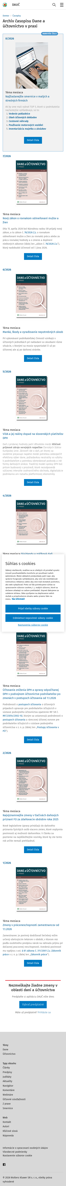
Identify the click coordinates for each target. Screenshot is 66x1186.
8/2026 (9, 38)
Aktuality (7, 1081)
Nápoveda (8, 1135)
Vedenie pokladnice (19, 113)
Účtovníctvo (9, 1054)
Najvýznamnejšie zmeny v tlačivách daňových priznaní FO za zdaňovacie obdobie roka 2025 (31, 817)
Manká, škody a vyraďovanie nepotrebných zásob (33, 332)
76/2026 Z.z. (30, 232)
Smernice (8, 1108)
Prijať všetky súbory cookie (33, 608)
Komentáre (9, 1090)
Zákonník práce (39, 954)
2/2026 (7, 753)
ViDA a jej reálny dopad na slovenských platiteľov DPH (33, 436)
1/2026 (7, 862)
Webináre (8, 1094)
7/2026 (7, 156)
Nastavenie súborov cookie (17, 1155)
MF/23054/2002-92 (13, 715)
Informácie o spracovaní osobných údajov (25, 1148)
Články (6, 1067)
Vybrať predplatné (33, 1004)
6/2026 (7, 269)
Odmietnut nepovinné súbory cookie (33, 617)
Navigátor (8, 1085)
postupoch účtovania (29, 704)
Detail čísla (33, 140)
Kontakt (7, 1122)
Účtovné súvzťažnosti (14, 1099)
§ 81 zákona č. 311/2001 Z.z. (36, 950)
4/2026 (7, 495)
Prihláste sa (44, 1012)
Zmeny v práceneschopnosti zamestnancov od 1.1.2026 (31, 927)
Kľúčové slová (10, 1131)
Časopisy (17, 16)
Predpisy (7, 1072)
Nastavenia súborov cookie (33, 625)
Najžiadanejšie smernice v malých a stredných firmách (27, 98)
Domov (6, 16)
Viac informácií (18, 599)
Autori (6, 1126)
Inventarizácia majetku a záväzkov (27, 128)
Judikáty (7, 1076)
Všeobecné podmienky (15, 1151)
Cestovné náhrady (18, 121)
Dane (5, 1049)
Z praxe (7, 1103)
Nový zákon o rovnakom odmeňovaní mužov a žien (31, 220)
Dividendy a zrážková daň (36, 553)
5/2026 (7, 371)
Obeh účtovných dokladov (23, 117)
